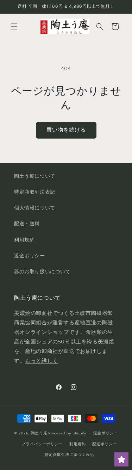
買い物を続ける (66, 130)
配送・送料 (27, 224)
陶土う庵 (39, 433)
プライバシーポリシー (42, 444)
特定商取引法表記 (34, 192)
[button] (14, 26)
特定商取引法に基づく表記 (69, 455)
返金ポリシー (29, 256)
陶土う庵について (34, 176)
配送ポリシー (104, 444)
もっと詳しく (41, 361)
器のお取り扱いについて (42, 272)
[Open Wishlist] (121, 459)
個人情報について (34, 208)
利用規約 (24, 240)
